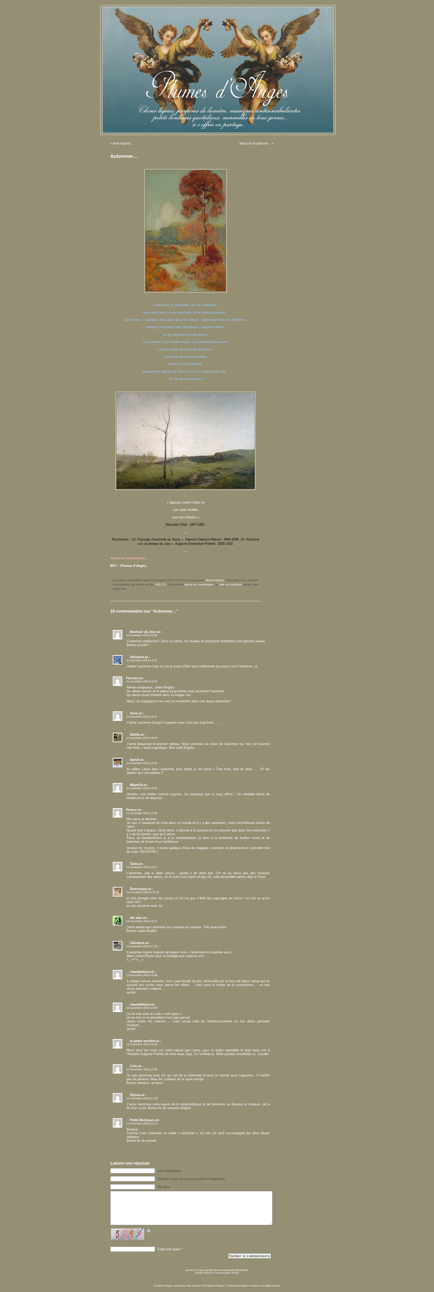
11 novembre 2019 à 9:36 (141, 813)
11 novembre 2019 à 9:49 (141, 737)
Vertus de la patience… (255, 143)
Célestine (137, 943)
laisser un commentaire (199, 584)
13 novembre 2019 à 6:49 (141, 975)
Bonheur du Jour (143, 632)
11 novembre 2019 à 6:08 (141, 635)
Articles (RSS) (203, 1272)
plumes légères (215, 580)
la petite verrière (142, 1041)
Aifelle (135, 734)
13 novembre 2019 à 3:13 (141, 1123)
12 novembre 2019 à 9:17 (141, 867)
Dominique (138, 889)
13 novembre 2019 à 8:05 (141, 1044)
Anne (134, 713)
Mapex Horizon (250, 1285)
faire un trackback (230, 584)
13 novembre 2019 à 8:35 (141, 1069)
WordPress (242, 1270)
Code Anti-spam (168, 1249)
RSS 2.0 (160, 584)
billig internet (272, 1285)
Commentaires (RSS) (226, 1272)
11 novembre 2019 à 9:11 (141, 716)
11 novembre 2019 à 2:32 (141, 763)
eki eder (136, 918)
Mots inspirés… (123, 143)
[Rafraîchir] (148, 1232)
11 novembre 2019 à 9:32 (141, 788)
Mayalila (136, 785)
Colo (133, 1066)
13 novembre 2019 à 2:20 (141, 1098)
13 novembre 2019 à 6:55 (141, 1007)
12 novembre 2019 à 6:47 (141, 921)
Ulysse (135, 1095)
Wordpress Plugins (214, 1285)
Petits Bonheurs (142, 1120)
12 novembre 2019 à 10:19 (142, 892)
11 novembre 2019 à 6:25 (141, 681)
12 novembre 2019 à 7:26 (141, 946)
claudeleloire (140, 972)
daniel (134, 760)
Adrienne (137, 657)
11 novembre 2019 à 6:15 (141, 660)
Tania (134, 864)
